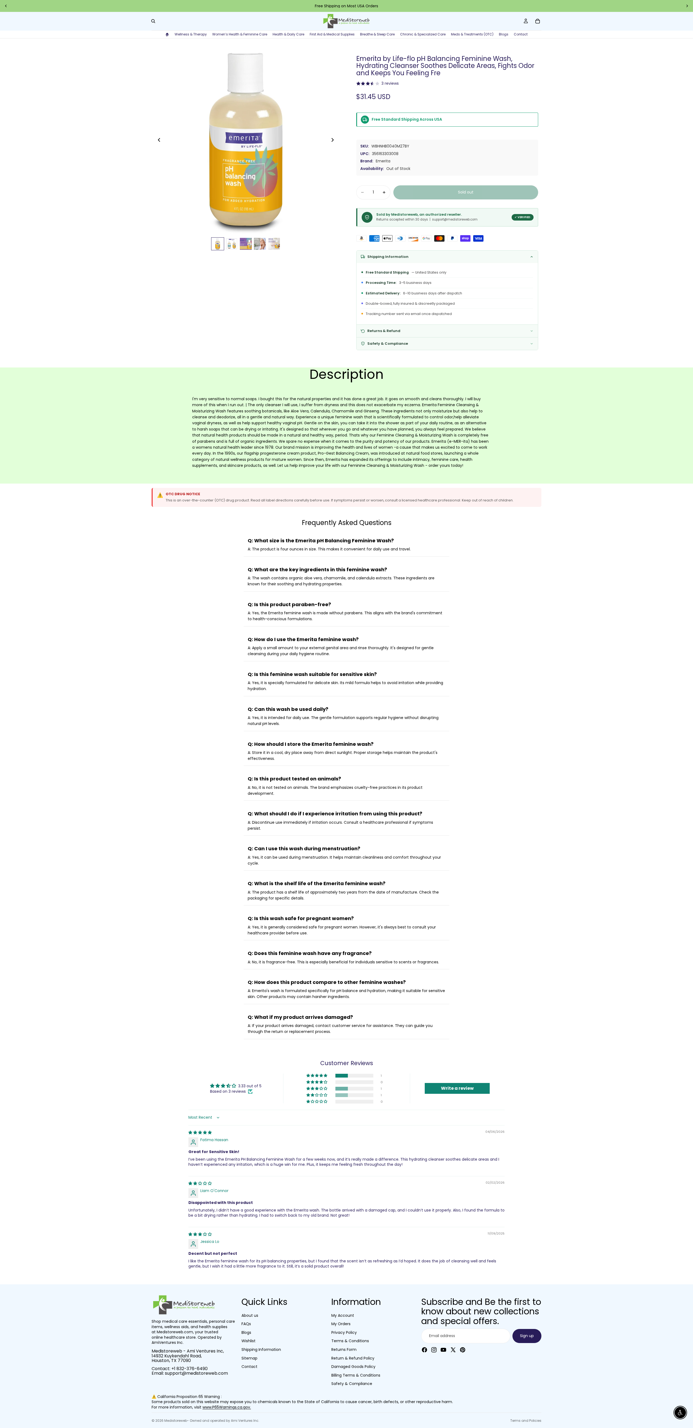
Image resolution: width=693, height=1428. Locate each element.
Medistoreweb (175, 1420)
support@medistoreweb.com (196, 1373)
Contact (249, 1366)
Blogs (246, 1332)
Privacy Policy (344, 1332)
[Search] (153, 21)
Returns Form (344, 1349)
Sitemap (249, 1358)
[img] (200, 1132)
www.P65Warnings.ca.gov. (226, 1407)
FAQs (246, 1324)
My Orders (341, 1324)
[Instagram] (434, 1349)
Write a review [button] (457, 1088)
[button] (317, 1076)
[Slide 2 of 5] (232, 244)
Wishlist (248, 1341)
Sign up (527, 1335)
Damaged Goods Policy (353, 1366)
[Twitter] (453, 1349)
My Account (342, 1315)
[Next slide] (687, 6)
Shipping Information (261, 1349)
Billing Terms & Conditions (355, 1375)
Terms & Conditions (350, 1341)
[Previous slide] (6, 6)
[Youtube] (443, 1349)
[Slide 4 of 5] (260, 244)
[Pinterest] (462, 1349)
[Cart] (538, 21)
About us (249, 1315)
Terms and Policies (525, 1420)
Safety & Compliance (351, 1383)
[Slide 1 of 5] (218, 244)
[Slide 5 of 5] (274, 244)
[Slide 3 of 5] (246, 244)
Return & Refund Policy (352, 1358)
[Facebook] (424, 1349)
